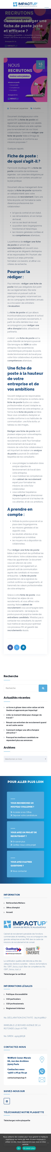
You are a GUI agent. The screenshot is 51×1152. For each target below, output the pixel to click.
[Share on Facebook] (10, 647)
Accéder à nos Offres (22, 812)
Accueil (9, 912)
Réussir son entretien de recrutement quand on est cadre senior (26, 723)
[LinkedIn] (7, 1101)
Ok (19, 1148)
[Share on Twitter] (17, 647)
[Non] (48, 1143)
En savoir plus (19, 841)
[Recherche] (43, 688)
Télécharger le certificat (15, 974)
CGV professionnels (15, 1004)
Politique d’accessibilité (16, 994)
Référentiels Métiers (15, 903)
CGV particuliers (13, 999)
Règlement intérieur (15, 1008)
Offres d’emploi (13, 908)
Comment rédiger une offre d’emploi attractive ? (22, 731)
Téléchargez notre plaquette (17, 1120)
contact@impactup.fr (16, 1078)
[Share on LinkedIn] (23, 647)
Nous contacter (20, 871)
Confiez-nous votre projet (24, 845)
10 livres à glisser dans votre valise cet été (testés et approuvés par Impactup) (25, 708)
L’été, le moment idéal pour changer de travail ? (24, 716)
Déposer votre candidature (25, 815)
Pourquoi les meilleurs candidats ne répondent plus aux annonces (22, 738)
